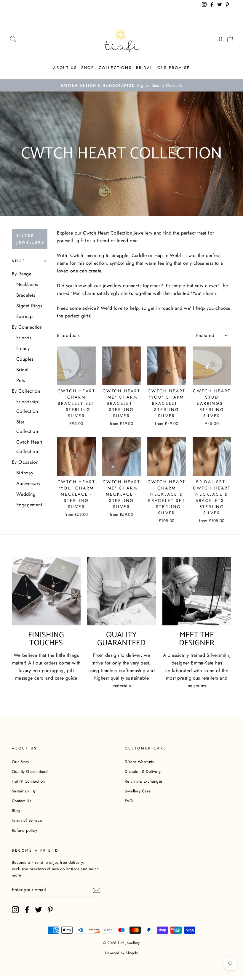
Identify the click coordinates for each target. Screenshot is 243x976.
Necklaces (27, 284)
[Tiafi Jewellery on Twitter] (38, 909)
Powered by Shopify (121, 953)
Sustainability (24, 791)
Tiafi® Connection (28, 781)
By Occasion (25, 462)
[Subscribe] (96, 890)
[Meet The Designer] (196, 591)
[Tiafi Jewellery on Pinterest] (50, 909)
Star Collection (27, 426)
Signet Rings (29, 305)
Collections (115, 67)
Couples (24, 359)
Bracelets (25, 295)
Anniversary (28, 483)
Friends (23, 337)
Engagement (29, 504)
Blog (16, 810)
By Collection (26, 391)
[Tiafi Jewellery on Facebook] (27, 909)
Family (23, 348)
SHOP (87, 67)
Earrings (24, 316)
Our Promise (173, 67)
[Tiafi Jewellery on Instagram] (15, 909)
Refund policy (24, 830)
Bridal (144, 67)
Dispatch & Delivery (143, 771)
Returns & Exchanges (144, 781)
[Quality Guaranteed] (121, 591)
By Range (21, 273)
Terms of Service (27, 820)
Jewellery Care (138, 791)
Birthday (24, 472)
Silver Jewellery (30, 239)
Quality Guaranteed (30, 771)
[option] (121, 85)
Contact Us (21, 801)
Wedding (26, 494)
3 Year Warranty (139, 762)
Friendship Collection (27, 406)
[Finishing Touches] (46, 591)
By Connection (27, 327)
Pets (20, 380)
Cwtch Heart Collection (29, 447)
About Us (65, 67)
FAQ (129, 801)
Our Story (20, 762)
